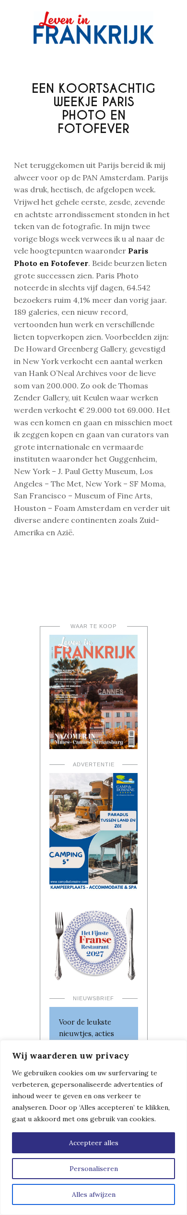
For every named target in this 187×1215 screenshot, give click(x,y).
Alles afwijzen (94, 1194)
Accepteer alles (93, 1142)
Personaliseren (94, 1168)
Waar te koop (93, 626)
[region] (93, 1127)
